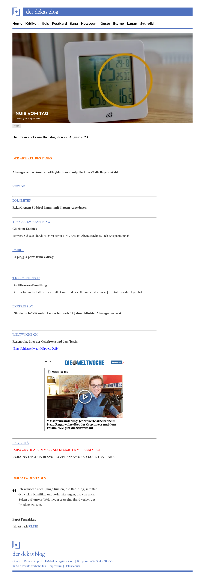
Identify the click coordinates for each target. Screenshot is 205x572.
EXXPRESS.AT (22, 306)
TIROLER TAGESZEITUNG (31, 221)
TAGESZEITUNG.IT (26, 278)
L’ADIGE (18, 250)
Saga (74, 23)
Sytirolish (148, 23)
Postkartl (59, 23)
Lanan (132, 23)
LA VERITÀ (20, 443)
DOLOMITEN (21, 200)
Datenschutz (72, 566)
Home (17, 23)
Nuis (45, 23)
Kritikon (32, 23)
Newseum (89, 23)
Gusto (105, 23)
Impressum (55, 566)
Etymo (118, 23)
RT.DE (33, 526)
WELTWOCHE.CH (25, 334)
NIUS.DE (18, 186)
